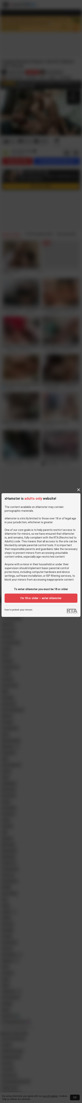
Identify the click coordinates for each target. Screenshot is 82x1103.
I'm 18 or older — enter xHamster (41, 598)
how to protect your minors (18, 610)
